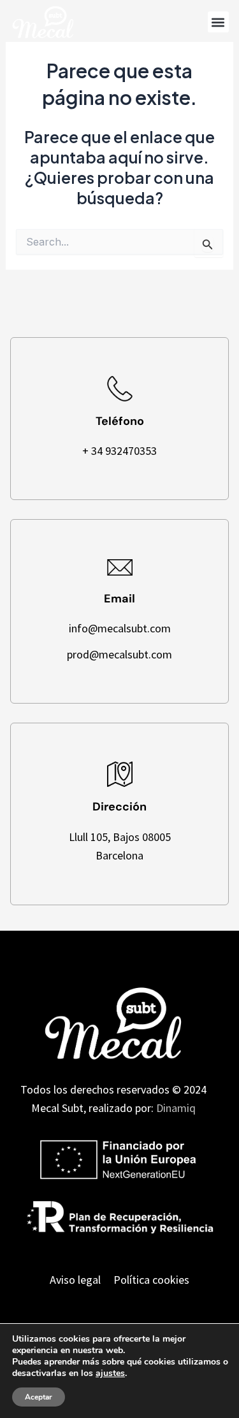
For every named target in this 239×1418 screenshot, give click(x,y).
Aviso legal (75, 1279)
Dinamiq (176, 1108)
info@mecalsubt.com (120, 628)
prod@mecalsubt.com (119, 654)
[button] (218, 21)
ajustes (110, 1373)
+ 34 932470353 (119, 450)
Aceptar (38, 1397)
